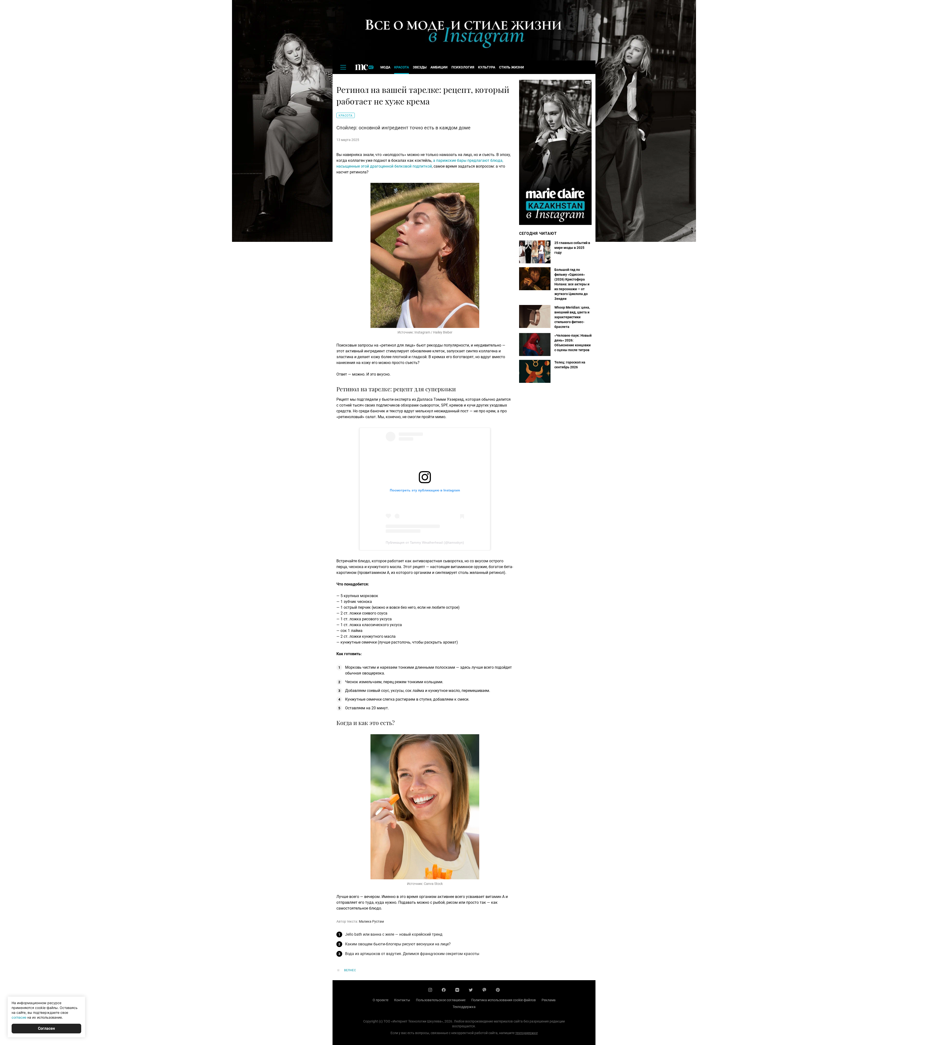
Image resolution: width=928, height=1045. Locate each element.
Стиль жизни (511, 67)
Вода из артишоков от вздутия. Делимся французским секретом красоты (412, 953)
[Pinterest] (498, 990)
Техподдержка (464, 1007)
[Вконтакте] (457, 990)
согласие (19, 1017)
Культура (486, 67)
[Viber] (484, 990)
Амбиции (439, 67)
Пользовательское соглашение (440, 1000)
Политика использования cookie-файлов (503, 1000)
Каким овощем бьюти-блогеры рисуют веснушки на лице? (398, 944)
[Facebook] (444, 990)
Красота (401, 67)
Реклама (549, 1000)
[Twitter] (471, 990)
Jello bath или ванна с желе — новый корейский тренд (393, 934)
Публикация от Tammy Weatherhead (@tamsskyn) (425, 542)
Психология (462, 67)
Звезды (420, 67)
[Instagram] (430, 990)
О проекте (380, 1000)
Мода (385, 67)
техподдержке (526, 1033)
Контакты (402, 1000)
